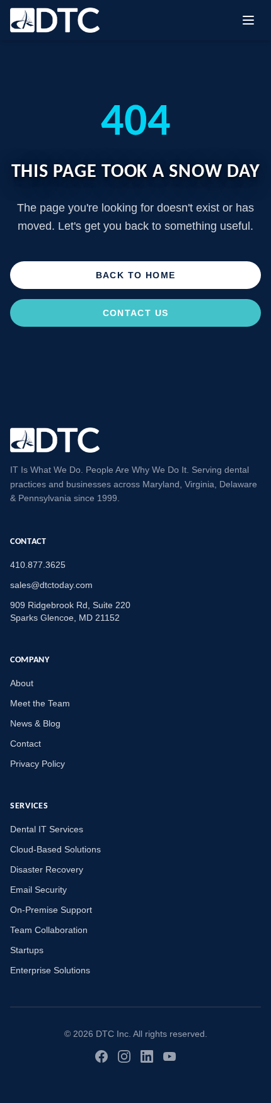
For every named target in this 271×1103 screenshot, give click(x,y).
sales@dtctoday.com (51, 585)
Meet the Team (40, 703)
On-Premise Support (51, 910)
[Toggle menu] (248, 20)
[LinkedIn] (147, 1056)
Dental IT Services (46, 829)
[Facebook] (101, 1056)
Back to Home (136, 275)
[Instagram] (124, 1056)
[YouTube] (169, 1056)
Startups (26, 950)
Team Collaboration (49, 930)
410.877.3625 (38, 565)
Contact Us (136, 313)
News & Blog (35, 723)
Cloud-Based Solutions (55, 849)
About (21, 683)
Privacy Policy (37, 764)
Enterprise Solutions (50, 970)
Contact (25, 743)
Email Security (38, 890)
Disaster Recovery (46, 869)
